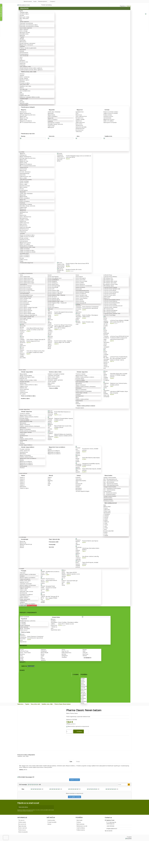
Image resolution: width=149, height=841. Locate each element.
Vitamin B (22, 479)
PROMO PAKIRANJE (25, 625)
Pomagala (23, 570)
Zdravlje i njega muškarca (27, 447)
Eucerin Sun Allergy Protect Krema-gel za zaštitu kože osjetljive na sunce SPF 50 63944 (63, 326)
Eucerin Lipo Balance (53, 307)
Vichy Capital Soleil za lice (27, 281)
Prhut (77, 113)
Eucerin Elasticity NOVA (54, 299)
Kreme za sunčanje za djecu (111, 111)
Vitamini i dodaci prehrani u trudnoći (85, 377)
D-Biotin (106, 520)
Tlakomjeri (22, 572)
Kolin (77, 482)
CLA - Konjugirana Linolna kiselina (112, 488)
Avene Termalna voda (81, 295)
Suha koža (22, 175)
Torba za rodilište (53, 388)
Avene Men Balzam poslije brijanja (91, 457)
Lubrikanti (78, 394)
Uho (21, 20)
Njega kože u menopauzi (26, 44)
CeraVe (22, 657)
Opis (71, 761)
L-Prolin (105, 534)
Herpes (22, 94)
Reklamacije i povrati (82, 826)
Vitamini (23, 475)
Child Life (85, 652)
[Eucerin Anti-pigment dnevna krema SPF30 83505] (51, 313)
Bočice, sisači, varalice (53, 377)
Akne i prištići (23, 178)
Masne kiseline (108, 475)
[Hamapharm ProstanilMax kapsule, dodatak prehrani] (78, 465)
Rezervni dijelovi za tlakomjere (28, 574)
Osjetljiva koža (108, 136)
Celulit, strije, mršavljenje (54, 111)
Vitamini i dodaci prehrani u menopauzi (86, 386)
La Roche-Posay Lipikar (110, 295)
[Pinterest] (70, 737)
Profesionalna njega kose (26, 262)
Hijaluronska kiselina (81, 480)
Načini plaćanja (80, 824)
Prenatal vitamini (80, 378)
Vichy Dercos (23, 284)
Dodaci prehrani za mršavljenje (84, 391)
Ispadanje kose (80, 111)
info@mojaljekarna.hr (111, 828)
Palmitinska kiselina (108, 500)
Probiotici (22, 81)
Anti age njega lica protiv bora (27, 114)
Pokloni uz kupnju (25, 632)
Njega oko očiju (24, 118)
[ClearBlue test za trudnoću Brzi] (43, 573)
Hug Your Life (65, 651)
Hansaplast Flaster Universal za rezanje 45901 (51, 587)
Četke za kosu (23, 259)
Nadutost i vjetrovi (24, 80)
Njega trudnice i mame (81, 375)
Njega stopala (51, 114)
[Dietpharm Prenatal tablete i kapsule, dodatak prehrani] (51, 419)
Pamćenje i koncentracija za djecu (29, 24)
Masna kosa (79, 114)
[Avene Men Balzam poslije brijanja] (78, 458)
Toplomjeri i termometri (54, 375)
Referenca (69, 719)
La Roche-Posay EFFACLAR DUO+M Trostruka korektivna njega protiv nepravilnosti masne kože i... (119, 338)
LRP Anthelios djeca (109, 285)
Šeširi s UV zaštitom (109, 121)
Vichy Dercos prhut (25, 292)
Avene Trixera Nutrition (81, 298)
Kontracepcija (79, 400)
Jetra (21, 100)
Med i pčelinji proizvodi (111, 503)
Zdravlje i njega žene (82, 372)
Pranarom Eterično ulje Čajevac (90, 540)
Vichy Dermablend (24, 304)
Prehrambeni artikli (53, 542)
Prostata (22, 101)
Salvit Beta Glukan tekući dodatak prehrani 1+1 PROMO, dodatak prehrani (118, 375)
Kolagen (78, 486)
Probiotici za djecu (25, 83)
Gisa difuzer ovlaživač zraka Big (90, 556)
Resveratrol (79, 489)
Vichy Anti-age (24, 319)
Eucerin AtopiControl (53, 284)
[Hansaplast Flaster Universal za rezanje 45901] (43, 588)
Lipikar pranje (107, 296)
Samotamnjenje (107, 118)
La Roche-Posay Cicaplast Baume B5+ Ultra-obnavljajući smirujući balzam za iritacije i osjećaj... (118, 358)
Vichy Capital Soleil (25, 276)
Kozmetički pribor (24, 253)
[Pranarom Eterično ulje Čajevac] (78, 541)
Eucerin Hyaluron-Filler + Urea (55, 301)
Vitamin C (22, 480)
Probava (22, 73)
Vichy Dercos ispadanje (26, 289)
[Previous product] (129, 704)
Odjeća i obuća (24, 588)
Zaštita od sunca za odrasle (111, 113)
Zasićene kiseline (108, 499)
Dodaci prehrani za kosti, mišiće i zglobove (31, 68)
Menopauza (23, 41)
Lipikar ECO (107, 298)
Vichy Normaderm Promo (26, 295)
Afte (21, 92)
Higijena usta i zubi (25, 95)
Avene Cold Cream (80, 279)
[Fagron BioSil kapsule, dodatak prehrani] (78, 563)
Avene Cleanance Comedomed (84, 285)
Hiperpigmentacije (24, 173)
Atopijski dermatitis (24, 381)
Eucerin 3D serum (52, 296)
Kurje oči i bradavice (25, 587)
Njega (77, 397)
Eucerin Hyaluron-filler (53, 290)
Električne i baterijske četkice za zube (30, 97)
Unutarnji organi (24, 98)
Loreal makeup (24, 190)
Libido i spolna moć (25, 450)
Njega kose (80, 109)
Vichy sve (22, 321)
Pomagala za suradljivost (26, 594)
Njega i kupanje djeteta (26, 375)
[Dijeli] (67, 737)
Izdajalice (22, 602)
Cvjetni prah (107, 509)
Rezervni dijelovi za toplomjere (28, 585)
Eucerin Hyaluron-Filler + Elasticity (56, 295)
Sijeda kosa (79, 121)
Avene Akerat (79, 276)
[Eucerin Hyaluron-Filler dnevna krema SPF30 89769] (61, 265)
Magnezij (50, 480)
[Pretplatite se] (52, 807)
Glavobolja (22, 40)
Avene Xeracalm (80, 301)
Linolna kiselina (107, 491)
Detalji (78, 761)
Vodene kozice (24, 392)
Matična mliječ (107, 506)
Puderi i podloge (24, 181)
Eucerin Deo (51, 306)
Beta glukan (79, 488)
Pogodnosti (24, 618)
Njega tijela (52, 109)
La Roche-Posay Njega (109, 315)
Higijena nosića (24, 386)
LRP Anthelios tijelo (108, 279)
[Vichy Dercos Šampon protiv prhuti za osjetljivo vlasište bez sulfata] (23, 352)
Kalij (49, 485)
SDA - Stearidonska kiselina (111, 483)
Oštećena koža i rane (25, 176)
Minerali (51, 475)
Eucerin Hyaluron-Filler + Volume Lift (57, 303)
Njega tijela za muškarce (26, 463)
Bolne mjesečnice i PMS (82, 381)
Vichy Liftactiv (23, 306)
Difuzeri (22, 547)
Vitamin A (22, 477)
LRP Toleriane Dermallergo (110, 310)
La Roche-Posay (108, 275)
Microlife (64, 654)
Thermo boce (23, 600)
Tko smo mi (21, 820)
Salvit (84, 651)
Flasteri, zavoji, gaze (25, 580)
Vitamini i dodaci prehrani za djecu (29, 384)
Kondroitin (78, 485)
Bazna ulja (22, 541)
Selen (49, 483)
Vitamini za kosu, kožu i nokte (28, 71)
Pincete (22, 258)
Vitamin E (22, 483)
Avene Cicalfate (80, 282)
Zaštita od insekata (25, 248)
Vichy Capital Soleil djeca (26, 278)
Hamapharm (44, 651)
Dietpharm (43, 649)
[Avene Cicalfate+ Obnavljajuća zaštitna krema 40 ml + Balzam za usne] (54, 623)
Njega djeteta (23, 374)
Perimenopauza (24, 52)
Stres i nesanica (24, 29)
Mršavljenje (23, 49)
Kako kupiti (83, 689)
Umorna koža (23, 169)
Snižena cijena (22, 822)
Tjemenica (22, 390)
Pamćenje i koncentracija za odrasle (29, 26)
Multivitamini (23, 486)
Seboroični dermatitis (81, 127)
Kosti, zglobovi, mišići (25, 66)
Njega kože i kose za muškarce (28, 458)
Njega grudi (51, 127)
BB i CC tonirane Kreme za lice (28, 122)
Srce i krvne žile (24, 55)
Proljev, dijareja (24, 78)
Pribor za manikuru (52, 119)
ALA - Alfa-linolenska (109, 482)
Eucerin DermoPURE (53, 287)
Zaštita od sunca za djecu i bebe (28, 380)
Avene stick (79, 289)
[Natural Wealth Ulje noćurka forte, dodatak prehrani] (51, 427)
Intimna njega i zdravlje (81, 392)
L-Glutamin (106, 515)
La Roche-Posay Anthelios (110, 276)
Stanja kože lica (24, 167)
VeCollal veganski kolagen (82, 491)
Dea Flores (85, 654)
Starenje (23, 136)
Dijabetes (22, 46)
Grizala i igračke (52, 381)
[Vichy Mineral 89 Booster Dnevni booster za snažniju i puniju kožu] (23, 329)
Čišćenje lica (23, 111)
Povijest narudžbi (51, 822)
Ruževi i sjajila (23, 184)
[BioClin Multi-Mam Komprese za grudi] (51, 413)
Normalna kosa (79, 118)
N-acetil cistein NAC (109, 531)
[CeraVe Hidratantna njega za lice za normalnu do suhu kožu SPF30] (61, 157)
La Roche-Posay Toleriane (110, 307)
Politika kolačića (81, 830)
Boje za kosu (79, 124)
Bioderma (22, 654)
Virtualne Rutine (56, 617)
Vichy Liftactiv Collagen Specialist (28, 307)
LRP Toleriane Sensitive (110, 312)
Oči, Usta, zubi (23, 89)
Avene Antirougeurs (81, 278)
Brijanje (22, 460)
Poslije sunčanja (108, 114)
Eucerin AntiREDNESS (53, 279)
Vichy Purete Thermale (26, 296)
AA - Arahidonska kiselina (110, 493)
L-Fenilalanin (107, 514)
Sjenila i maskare (24, 182)
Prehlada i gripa (24, 12)
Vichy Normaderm (24, 293)
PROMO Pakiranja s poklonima (27, 620)
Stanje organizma (24, 21)
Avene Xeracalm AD (81, 302)
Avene (77, 275)
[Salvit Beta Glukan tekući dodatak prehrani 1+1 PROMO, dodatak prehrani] (106, 375)
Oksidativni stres (24, 34)
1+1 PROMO (23, 622)
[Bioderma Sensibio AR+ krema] (61, 270)
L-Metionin (106, 521)
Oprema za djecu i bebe (55, 372)
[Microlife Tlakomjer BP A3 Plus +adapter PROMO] (43, 598)
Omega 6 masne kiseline (110, 486)
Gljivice (22, 87)
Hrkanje (22, 51)
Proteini (105, 532)
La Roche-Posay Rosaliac (110, 304)
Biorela (42, 654)
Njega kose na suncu (109, 119)
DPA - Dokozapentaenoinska (111, 485)
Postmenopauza (24, 54)
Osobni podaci (51, 820)
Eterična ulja (23, 543)
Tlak (21, 59)
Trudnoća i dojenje (80, 374)
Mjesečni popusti (28, 1)
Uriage (21, 658)
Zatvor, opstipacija (24, 77)
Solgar (42, 655)
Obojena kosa (79, 125)
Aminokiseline (107, 512)
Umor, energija (23, 31)
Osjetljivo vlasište (80, 119)
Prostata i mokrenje (25, 449)
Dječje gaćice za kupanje (110, 122)
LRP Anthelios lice (108, 278)
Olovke (22, 188)
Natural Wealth (44, 652)
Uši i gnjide (23, 393)
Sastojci (79, 475)
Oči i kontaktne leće (25, 91)
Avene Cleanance (80, 284)
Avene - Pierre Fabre (25, 652)
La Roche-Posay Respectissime (112, 302)
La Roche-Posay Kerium (110, 293)
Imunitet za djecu (24, 14)
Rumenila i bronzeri (25, 185)
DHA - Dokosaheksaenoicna (111, 480)
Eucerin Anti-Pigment (53, 276)
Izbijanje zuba (23, 387)
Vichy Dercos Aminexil (26, 286)
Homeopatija (52, 544)
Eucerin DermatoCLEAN (54, 286)
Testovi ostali (23, 590)
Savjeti (35, 1)
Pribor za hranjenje (53, 378)
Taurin (105, 529)
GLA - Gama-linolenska (109, 490)
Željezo (50, 477)
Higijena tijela (51, 125)
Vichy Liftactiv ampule (25, 309)
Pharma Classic (74, 713)
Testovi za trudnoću (25, 579)
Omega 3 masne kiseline (110, 477)
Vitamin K (22, 485)
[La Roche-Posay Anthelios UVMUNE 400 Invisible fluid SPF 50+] (106, 321)
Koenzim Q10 (79, 483)
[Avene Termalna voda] (78, 322)
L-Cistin (105, 523)
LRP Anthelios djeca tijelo (110, 282)
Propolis (106, 508)
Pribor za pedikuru (52, 116)
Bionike (22, 660)
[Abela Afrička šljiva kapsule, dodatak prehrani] (78, 470)
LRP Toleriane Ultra (108, 308)
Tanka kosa (79, 131)
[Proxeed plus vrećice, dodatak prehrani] (78, 450)
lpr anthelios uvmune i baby (111, 284)
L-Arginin (106, 518)
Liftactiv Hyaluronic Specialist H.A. (28, 315)
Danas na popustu (24, 616)
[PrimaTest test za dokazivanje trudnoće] (43, 580)
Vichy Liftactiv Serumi (25, 312)
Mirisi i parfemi (23, 187)
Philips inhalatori (24, 597)
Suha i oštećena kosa (81, 116)
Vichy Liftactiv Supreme (26, 310)
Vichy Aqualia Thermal (25, 301)
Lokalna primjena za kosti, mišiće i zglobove (31, 69)
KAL (42, 657)
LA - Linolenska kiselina (109, 494)
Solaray (43, 658)
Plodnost (78, 403)
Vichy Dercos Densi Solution (27, 290)
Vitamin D (22, 482)
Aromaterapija (24, 539)
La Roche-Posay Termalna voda (112, 289)
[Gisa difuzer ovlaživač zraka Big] (78, 557)
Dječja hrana (23, 383)
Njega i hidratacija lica (25, 113)
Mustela (85, 649)
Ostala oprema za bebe (54, 386)
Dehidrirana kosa (80, 128)
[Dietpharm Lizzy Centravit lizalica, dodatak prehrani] (106, 384)
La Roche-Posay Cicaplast (110, 287)
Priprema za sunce (108, 116)
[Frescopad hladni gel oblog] (64, 582)
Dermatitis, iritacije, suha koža (55, 124)
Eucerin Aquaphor (52, 281)
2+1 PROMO (23, 624)
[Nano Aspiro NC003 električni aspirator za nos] (64, 574)
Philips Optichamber (25, 599)
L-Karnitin (106, 517)
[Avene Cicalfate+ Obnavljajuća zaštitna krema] (78, 316)
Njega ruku (50, 118)
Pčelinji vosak (107, 511)
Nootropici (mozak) (25, 32)
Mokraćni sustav (24, 103)
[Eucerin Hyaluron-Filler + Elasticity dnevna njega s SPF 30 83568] (51, 342)
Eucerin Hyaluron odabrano (55, 293)
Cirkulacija (22, 65)
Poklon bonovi (23, 630)
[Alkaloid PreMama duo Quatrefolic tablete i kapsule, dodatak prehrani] (51, 435)
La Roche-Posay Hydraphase (111, 292)
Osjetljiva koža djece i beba (27, 377)
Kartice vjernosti (24, 627)
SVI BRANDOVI (87, 657)
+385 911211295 (110, 826)
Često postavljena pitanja (84, 701)
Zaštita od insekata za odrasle (27, 252)
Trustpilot (129, 837)
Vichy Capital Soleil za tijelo (27, 282)
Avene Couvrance (80, 287)
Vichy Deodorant (24, 303)
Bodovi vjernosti (22, 828)
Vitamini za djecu (24, 488)
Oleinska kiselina (108, 497)
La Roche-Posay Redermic (110, 301)
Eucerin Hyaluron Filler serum (55, 292)
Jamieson (43, 660)
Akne (78, 136)
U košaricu (79, 731)
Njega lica (23, 109)
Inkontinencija (23, 593)
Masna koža (23, 170)
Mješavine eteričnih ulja (26, 544)
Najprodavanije (22, 826)
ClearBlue (64, 657)
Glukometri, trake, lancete (26, 591)
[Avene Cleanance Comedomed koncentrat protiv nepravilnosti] (78, 308)
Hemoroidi (22, 63)
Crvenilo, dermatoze (25, 172)
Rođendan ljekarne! (42, 1)
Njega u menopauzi (81, 385)
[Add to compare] (87, 732)
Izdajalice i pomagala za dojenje (56, 374)
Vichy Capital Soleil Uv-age (27, 279)
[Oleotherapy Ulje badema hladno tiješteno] (78, 549)
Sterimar (85, 655)
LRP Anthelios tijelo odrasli (110, 281)
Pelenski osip (23, 378)
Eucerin (50, 275)
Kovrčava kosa (79, 130)
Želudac (22, 75)
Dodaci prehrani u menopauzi (27, 43)
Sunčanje (107, 109)
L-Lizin (105, 526)
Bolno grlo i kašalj (24, 17)
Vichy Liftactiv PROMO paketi (27, 313)
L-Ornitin (106, 527)
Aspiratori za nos (24, 582)
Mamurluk (22, 35)
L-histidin (106, 535)
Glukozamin (79, 479)
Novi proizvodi (22, 824)
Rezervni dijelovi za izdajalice (27, 603)
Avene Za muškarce (81, 293)
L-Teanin (106, 524)
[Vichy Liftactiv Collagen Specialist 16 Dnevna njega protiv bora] (23, 341)
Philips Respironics (24, 596)
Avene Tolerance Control (82, 296)
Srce (21, 57)
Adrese (49, 824)
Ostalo (21, 261)
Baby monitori (51, 383)
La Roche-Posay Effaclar (110, 290)
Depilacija (50, 121)
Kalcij (49, 479)
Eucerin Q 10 (51, 289)
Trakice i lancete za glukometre (28, 48)
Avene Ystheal (79, 299)
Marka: (68, 713)
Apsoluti (22, 546)
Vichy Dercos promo (25, 287)
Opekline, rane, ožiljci (25, 86)
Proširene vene (24, 62)
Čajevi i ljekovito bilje (54, 539)
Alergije (22, 38)
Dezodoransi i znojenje (54, 122)
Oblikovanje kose (80, 122)
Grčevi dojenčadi (24, 389)
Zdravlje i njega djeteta (27, 372)
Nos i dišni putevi (24, 18)
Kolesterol (22, 60)
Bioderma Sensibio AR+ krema (73, 269)
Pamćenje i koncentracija (26, 23)
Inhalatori (22, 576)
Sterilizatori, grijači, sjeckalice (55, 380)
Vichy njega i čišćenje (25, 318)
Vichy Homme (23, 300)
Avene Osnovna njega (81, 281)
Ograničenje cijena (55, 630)
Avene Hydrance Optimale (82, 292)
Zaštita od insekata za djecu (27, 250)
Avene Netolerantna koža (82, 290)
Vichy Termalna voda (25, 298)
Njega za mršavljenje (81, 389)
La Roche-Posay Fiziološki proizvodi (113, 305)
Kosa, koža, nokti (24, 84)
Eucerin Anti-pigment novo (54, 278)
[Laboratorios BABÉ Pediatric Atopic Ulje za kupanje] (106, 392)
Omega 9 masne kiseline (110, 496)
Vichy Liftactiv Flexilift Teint (27, 316)
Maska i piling (23, 119)
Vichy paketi (23, 322)
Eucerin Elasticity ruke (53, 298)
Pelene (49, 384)
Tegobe (22, 37)
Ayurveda (51, 547)
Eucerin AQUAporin (53, 282)
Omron (63, 649)
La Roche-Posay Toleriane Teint (112, 313)
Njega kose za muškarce (26, 464)
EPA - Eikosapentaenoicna (110, 479)
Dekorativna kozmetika (26, 179)
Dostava (83, 681)
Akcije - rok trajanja (25, 628)
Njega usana (23, 116)
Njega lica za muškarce (26, 121)
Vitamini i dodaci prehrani (82, 399)
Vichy (21, 275)
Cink (49, 482)
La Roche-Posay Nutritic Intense (112, 299)
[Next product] (131, 704)
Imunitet (22, 15)
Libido (77, 402)
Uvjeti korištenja (81, 828)
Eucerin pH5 (51, 304)
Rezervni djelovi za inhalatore (27, 577)
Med (105, 505)
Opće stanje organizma (26, 28)
